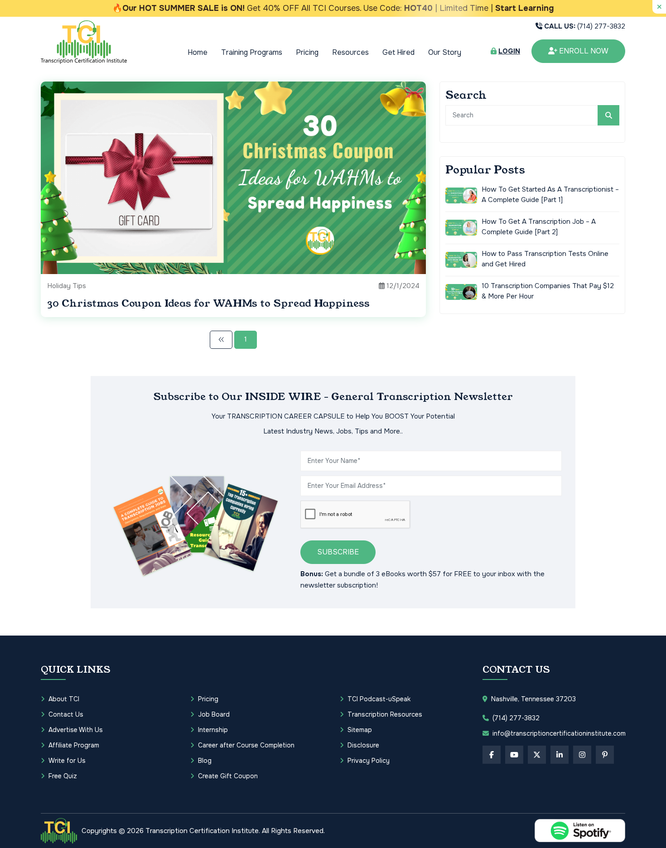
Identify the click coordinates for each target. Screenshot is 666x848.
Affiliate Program (73, 745)
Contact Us (65, 714)
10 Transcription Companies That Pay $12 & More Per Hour (548, 291)
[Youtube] (514, 755)
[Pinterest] (605, 755)
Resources (350, 52)
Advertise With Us (75, 730)
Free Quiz (62, 776)
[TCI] (59, 830)
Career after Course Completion (246, 745)
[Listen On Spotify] (580, 830)
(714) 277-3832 (584, 26)
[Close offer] (659, 7)
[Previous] (221, 340)
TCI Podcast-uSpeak (378, 699)
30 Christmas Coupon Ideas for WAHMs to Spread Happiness (208, 303)
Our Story (444, 52)
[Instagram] (582, 755)
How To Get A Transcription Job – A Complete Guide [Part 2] (539, 226)
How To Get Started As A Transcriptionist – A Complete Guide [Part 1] (550, 194)
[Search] (608, 115)
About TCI (63, 699)
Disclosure (363, 745)
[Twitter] (537, 755)
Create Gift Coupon (228, 776)
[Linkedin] (559, 755)
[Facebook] (492, 755)
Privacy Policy (368, 760)
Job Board (214, 714)
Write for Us (67, 760)
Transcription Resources (384, 714)
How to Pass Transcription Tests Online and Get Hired (545, 259)
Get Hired (398, 52)
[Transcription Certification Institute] (84, 41)
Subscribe (338, 552)
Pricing (307, 52)
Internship (213, 730)
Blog (205, 760)
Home (198, 52)
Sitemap (359, 730)
